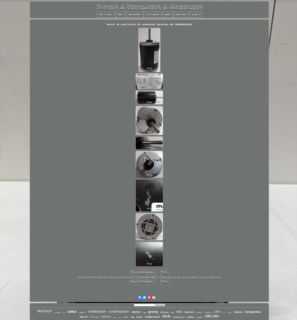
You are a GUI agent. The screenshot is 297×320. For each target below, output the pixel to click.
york (64, 312)
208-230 (83, 317)
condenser (208, 312)
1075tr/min (94, 317)
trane (125, 317)
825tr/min (164, 312)
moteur (45, 311)
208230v (136, 312)
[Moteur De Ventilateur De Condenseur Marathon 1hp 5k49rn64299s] (149, 50)
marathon (200, 317)
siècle (166, 316)
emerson (189, 311)
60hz (179, 311)
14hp (132, 317)
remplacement (152, 316)
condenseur (97, 311)
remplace (82, 312)
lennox (199, 312)
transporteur (253, 311)
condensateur (118, 311)
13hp (144, 312)
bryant (139, 317)
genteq (153, 311)
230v (217, 311)
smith (119, 317)
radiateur (58, 312)
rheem (230, 312)
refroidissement (179, 317)
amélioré (191, 317)
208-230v (212, 316)
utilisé (72, 311)
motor (224, 312)
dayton (238, 311)
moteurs (106, 316)
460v (114, 317)
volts (172, 312)
